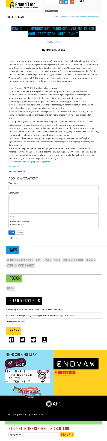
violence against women (20, 260)
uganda (90, 260)
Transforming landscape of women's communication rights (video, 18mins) (35, 310)
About (15, 414)
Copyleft (34, 414)
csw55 (47, 260)
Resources (63, 17)
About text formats (14, 216)
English (10, 17)
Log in (81, 2)
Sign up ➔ (67, 434)
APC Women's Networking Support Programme (29, 161)
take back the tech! (73, 260)
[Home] (24, 5)
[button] (51, 11)
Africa (10, 288)
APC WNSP (13, 166)
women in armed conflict (20, 265)
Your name (13, 183)
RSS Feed (72, 2)
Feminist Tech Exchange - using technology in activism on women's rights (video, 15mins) (41, 316)
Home (56, 17)
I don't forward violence (15, 322)
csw (38, 260)
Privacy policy (24, 414)
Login (41, 414)
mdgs (57, 260)
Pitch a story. (13, 421)
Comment (12, 193)
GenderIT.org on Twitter (66, 2)
